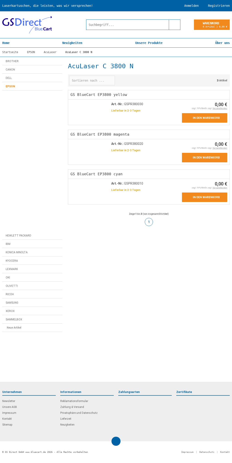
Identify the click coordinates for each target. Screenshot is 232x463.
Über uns (222, 43)
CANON (10, 69)
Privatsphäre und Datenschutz (79, 412)
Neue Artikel (14, 327)
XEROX (10, 311)
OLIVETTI (12, 286)
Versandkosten (220, 108)
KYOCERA (12, 260)
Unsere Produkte (148, 43)
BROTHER (12, 61)
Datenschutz (206, 452)
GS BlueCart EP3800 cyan (96, 174)
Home (6, 43)
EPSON (10, 86)
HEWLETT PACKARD (18, 235)
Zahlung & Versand (72, 407)
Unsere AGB (9, 407)
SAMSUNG (12, 302)
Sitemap (7, 424)
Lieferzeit (65, 418)
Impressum (9, 412)
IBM (8, 244)
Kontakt (7, 418)
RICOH (10, 294)
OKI (8, 277)
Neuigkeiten (72, 43)
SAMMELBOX (14, 319)
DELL (9, 78)
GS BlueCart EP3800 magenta (99, 134)
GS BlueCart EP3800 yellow (98, 95)
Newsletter (8, 401)
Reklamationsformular (74, 401)
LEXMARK (12, 269)
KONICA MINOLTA (17, 252)
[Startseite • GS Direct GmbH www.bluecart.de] (27, 25)
